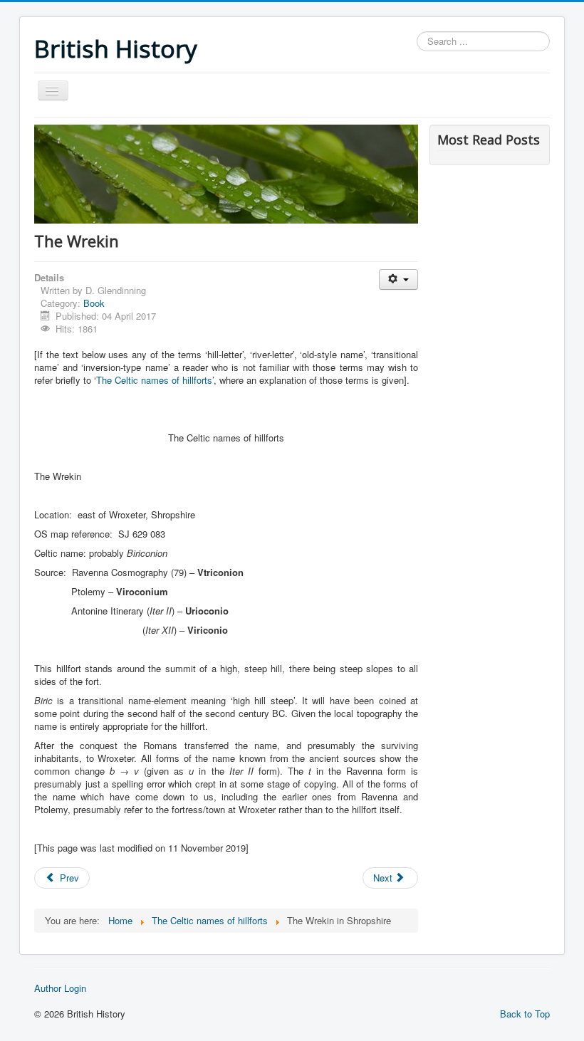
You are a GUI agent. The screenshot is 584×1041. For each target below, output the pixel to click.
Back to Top (525, 1013)
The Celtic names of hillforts (154, 380)
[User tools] (398, 279)
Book (94, 303)
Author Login (60, 988)
